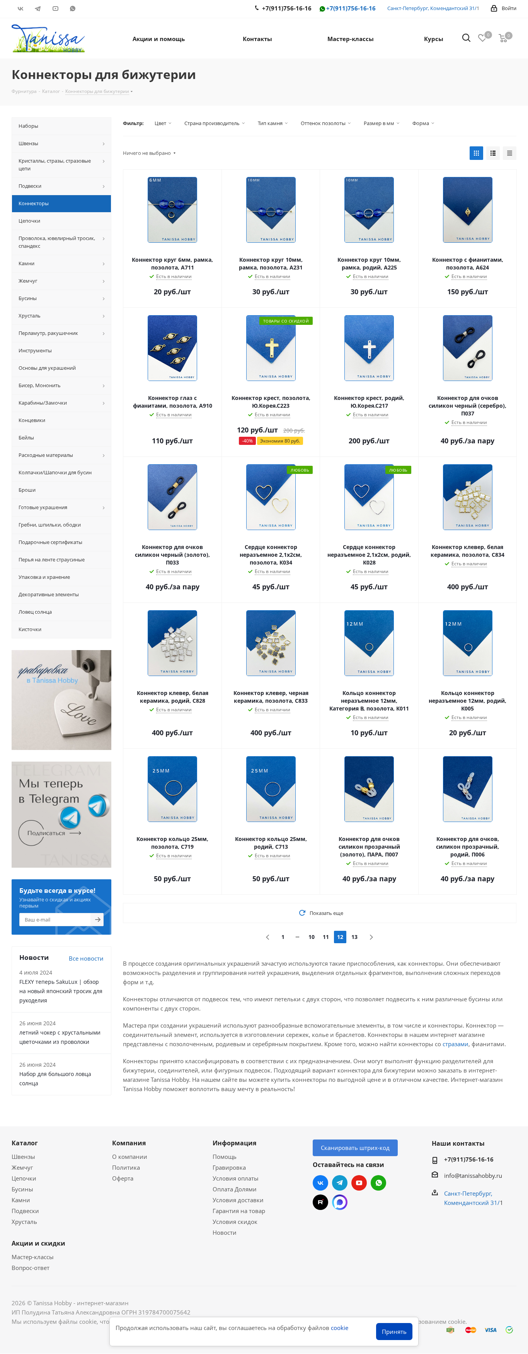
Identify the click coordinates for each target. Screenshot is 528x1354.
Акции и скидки (38, 1243)
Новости (225, 1232)
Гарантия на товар (239, 1211)
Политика (126, 1167)
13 (354, 936)
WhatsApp (72, 8)
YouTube (55, 8)
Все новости (86, 958)
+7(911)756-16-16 (351, 8)
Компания (129, 1143)
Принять (394, 1331)
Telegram (37, 8)
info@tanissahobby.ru (473, 1175)
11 (326, 936)
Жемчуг (22, 1167)
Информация (234, 1143)
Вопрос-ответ (30, 1268)
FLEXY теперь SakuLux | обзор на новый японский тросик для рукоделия (60, 991)
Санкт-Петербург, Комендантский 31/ (432, 8)
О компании (129, 1156)
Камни (21, 1200)
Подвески (25, 1211)
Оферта (122, 1178)
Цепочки (24, 1178)
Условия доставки (238, 1200)
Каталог (25, 1143)
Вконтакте (20, 8)
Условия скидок (235, 1221)
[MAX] (339, 1202)
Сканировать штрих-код (355, 1148)
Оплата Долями (235, 1189)
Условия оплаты (236, 1178)
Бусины (22, 1189)
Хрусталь (24, 1221)
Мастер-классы (33, 1257)
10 (311, 936)
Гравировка (229, 1167)
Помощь (225, 1156)
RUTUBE (90, 8)
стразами (455, 1044)
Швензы (23, 1156)
